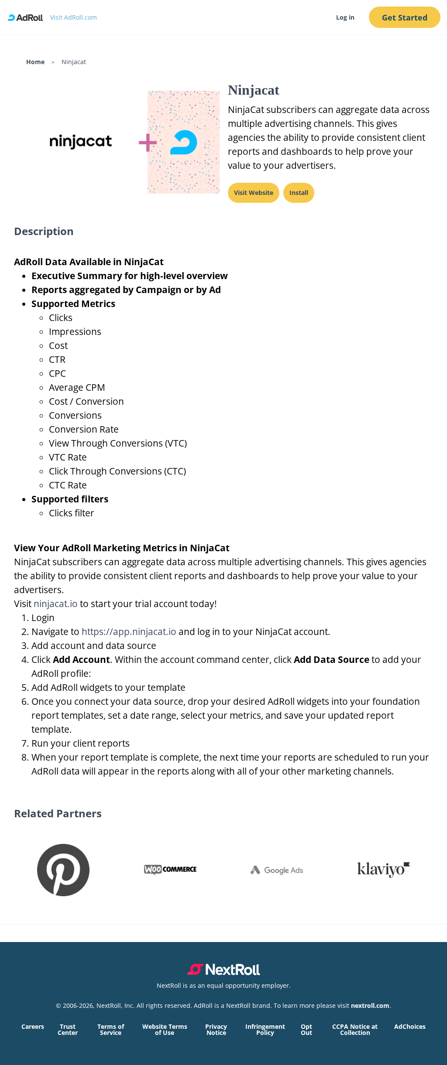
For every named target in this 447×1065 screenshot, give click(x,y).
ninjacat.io (56, 603)
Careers (32, 1026)
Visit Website (253, 192)
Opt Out (306, 1029)
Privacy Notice (216, 1029)
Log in (345, 17)
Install (298, 192)
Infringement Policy (265, 1029)
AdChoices (410, 1026)
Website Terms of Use (164, 1029)
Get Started (404, 17)
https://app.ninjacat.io (129, 631)
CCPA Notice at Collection (355, 1029)
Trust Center (68, 1029)
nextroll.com (370, 1005)
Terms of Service (110, 1029)
